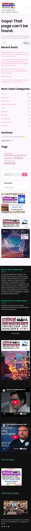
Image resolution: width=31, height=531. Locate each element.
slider (2, 108)
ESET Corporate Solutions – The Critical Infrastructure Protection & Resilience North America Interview (14, 71)
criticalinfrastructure (8, 153)
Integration (4, 125)
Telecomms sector (6, 122)
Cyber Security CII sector (8, 104)
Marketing (4, 115)
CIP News (4, 94)
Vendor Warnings (6, 76)
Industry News (5, 101)
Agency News (5, 97)
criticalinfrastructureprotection (15, 155)
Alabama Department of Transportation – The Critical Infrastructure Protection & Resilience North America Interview (15, 54)
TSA (14, 160)
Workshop (4, 111)
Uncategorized (5, 118)
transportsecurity (7, 160)
